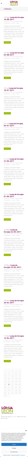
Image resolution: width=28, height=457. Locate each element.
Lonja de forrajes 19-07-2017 (13, 89)
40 (5, 393)
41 (9, 393)
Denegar (14, 448)
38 (16, 390)
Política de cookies (7, 455)
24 (19, 381)
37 (12, 390)
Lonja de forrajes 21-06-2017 (14, 159)
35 (5, 390)
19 (19, 378)
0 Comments (7, 23)
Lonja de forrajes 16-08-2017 (14, 18)
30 (5, 387)
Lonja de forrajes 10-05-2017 (12, 266)
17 (12, 378)
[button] (26, 430)
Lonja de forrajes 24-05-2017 (12, 230)
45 (5, 396)
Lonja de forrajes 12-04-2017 (14, 336)
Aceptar (14, 444)
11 (9, 376)
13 (16, 376)
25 (5, 384)
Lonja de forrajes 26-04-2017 (14, 301)
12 (12, 376)
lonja (21, 21)
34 (19, 387)
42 (12, 393)
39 (19, 390)
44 (19, 393)
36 (9, 390)
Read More (7, 42)
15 (5, 378)
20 (5, 381)
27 (12, 384)
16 (9, 378)
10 (5, 376)
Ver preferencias (14, 451)
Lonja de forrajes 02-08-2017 (14, 53)
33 (16, 387)
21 (9, 381)
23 (16, 381)
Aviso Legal (22, 455)
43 (16, 393)
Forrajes (16, 21)
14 (19, 376)
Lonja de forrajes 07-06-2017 (14, 195)
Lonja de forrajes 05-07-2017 (13, 124)
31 (9, 387)
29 (19, 384)
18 (16, 378)
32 (12, 387)
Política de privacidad (15, 455)
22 (12, 381)
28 (16, 384)
